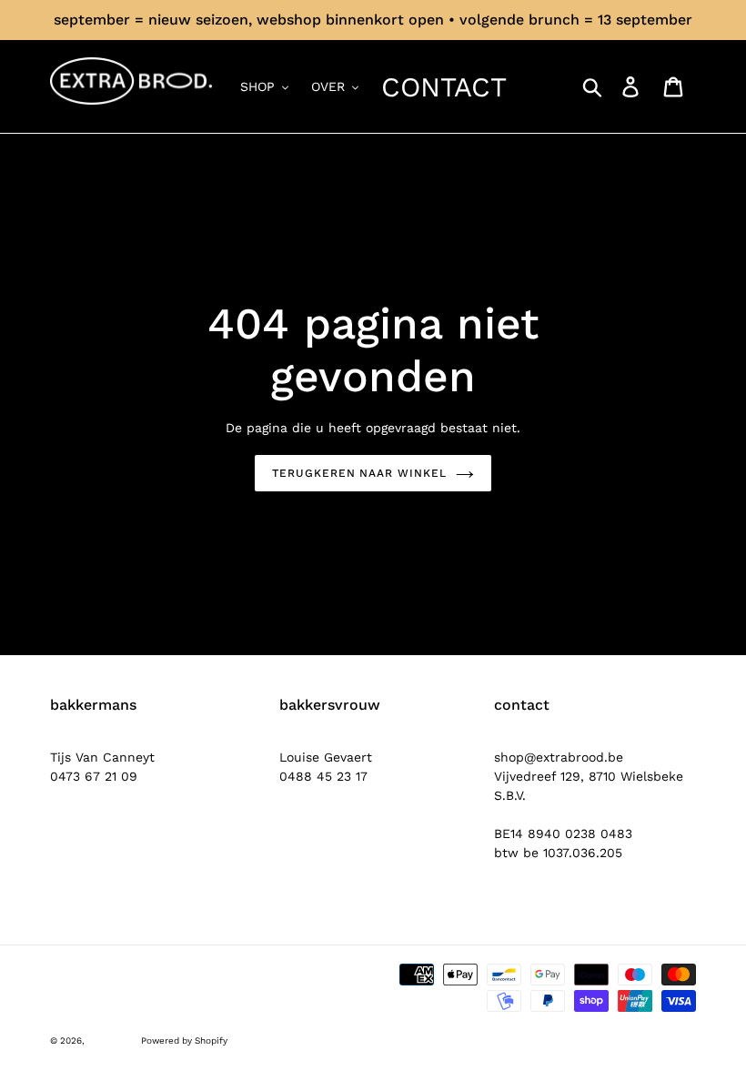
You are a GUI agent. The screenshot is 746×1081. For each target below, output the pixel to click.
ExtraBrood (111, 1041)
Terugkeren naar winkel (359, 473)
